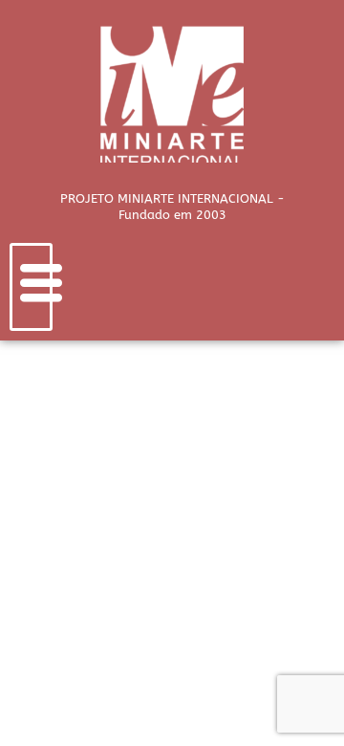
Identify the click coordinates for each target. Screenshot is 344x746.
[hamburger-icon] (31, 287)
